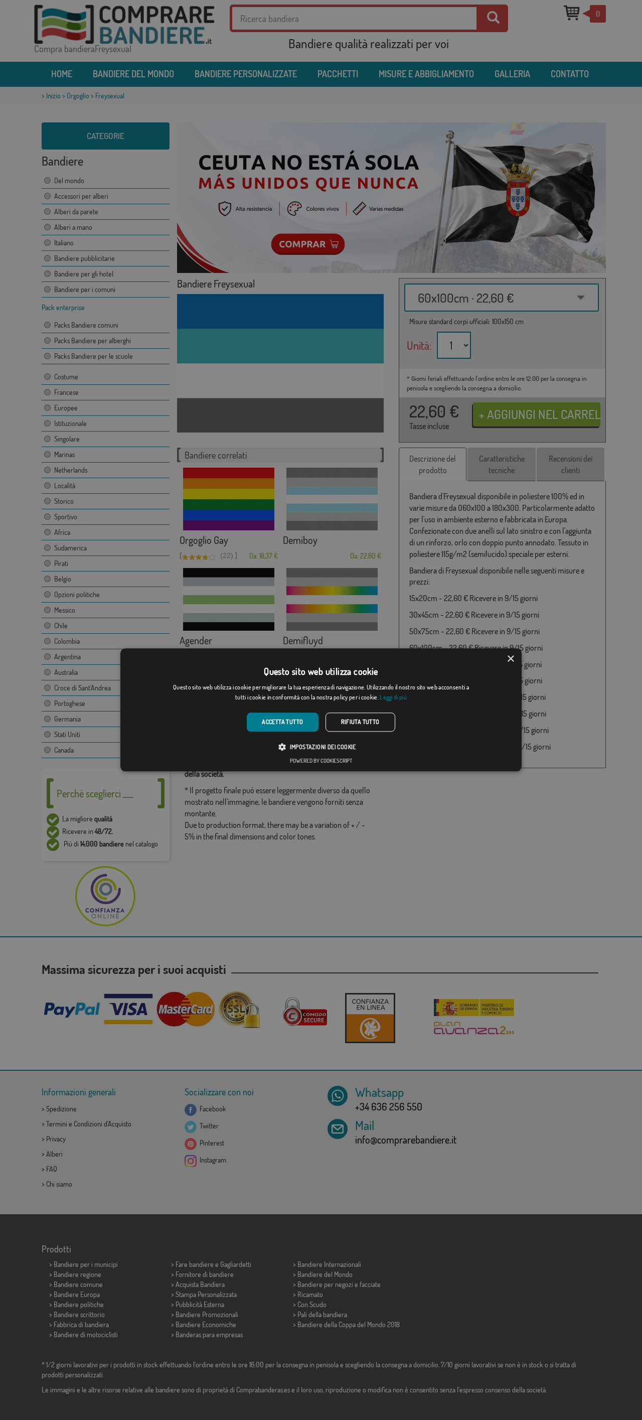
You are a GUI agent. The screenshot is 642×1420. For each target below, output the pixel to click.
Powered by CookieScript (321, 761)
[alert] (321, 710)
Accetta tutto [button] (282, 722)
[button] (321, 747)
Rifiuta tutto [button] (360, 722)
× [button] (510, 659)
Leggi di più (393, 697)
